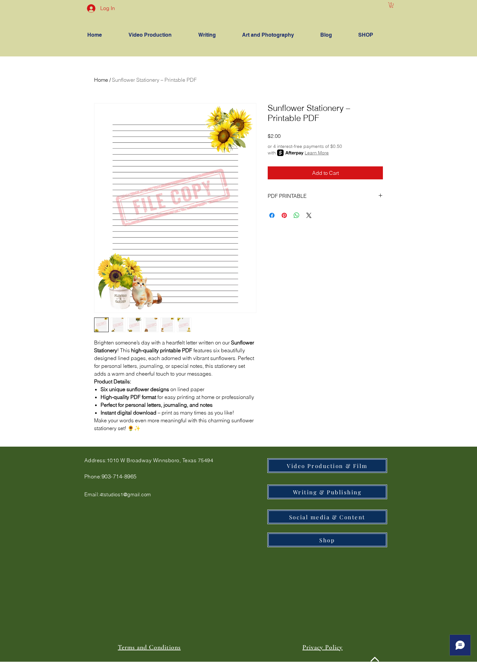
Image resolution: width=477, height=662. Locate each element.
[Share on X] (309, 215)
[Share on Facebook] (272, 215)
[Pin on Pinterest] (284, 215)
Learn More (317, 153)
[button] (391, 5)
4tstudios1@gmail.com (125, 494)
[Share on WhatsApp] (296, 215)
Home (101, 80)
